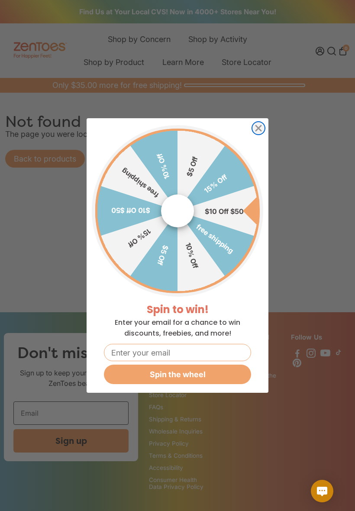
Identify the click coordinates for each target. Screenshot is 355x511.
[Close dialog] (258, 128)
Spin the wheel (178, 374)
